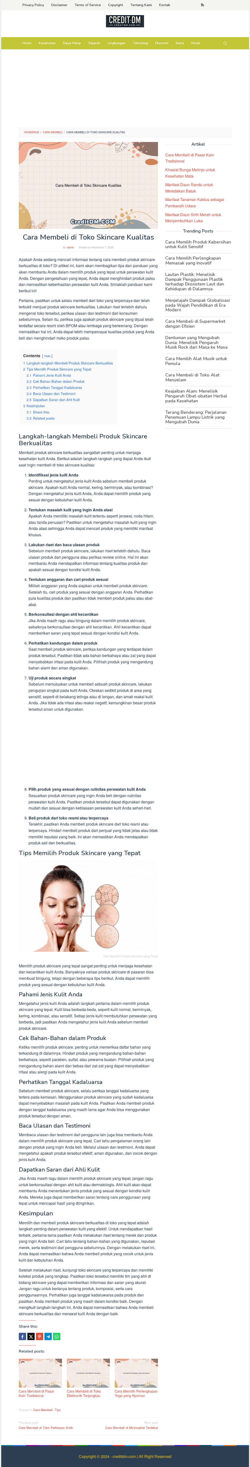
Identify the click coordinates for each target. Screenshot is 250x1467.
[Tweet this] (31, 1336)
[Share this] (22, 1336)
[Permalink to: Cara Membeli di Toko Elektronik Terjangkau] (88, 1373)
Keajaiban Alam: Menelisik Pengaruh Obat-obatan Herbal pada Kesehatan (196, 396)
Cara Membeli (43, 1409)
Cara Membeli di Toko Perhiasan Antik (46, 1425)
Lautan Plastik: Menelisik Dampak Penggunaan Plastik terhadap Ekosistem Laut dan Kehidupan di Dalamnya (194, 282)
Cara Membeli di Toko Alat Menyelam (192, 377)
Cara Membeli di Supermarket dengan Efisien (195, 323)
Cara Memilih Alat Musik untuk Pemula (196, 361)
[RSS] (202, 5)
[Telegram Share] (48, 1336)
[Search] (225, 43)
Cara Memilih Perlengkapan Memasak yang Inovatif (193, 260)
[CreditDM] (125, 21)
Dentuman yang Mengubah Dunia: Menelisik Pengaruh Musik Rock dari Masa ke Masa (196, 342)
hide (47, 356)
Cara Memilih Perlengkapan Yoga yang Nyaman (136, 1393)
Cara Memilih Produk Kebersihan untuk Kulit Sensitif (198, 244)
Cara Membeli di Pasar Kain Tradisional (36, 1393)
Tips (58, 1409)
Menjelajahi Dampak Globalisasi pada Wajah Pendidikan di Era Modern (197, 305)
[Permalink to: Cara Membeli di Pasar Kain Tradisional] (40, 1373)
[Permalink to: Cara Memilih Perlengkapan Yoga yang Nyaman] (136, 1373)
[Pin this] (39, 1336)
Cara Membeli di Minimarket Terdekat (131, 1425)
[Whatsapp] (56, 1336)
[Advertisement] (125, 91)
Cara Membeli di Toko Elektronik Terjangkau (84, 1393)
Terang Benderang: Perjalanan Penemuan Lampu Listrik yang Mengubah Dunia (196, 417)
